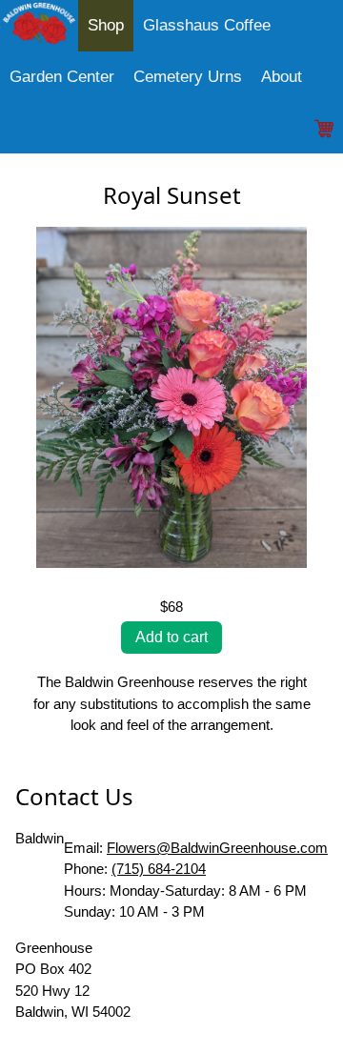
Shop (106, 25)
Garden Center (62, 77)
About (281, 77)
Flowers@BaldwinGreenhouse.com (217, 848)
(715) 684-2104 (158, 869)
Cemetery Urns (187, 77)
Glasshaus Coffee (207, 25)
